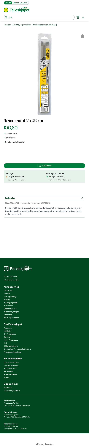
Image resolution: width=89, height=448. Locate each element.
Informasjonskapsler (11, 318)
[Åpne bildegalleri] (82, 36)
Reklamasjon (8, 306)
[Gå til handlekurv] (78, 17)
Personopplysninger (11, 312)
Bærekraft (7, 337)
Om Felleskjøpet (10, 334)
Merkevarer (8, 388)
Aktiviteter (7, 331)
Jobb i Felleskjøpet (11, 340)
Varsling (7, 377)
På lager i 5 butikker (56, 177)
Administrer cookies (11, 280)
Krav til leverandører (11, 365)
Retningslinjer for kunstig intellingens (17, 349)
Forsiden (7, 25)
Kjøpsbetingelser (10, 309)
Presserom (8, 328)
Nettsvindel (8, 315)
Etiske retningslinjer (11, 346)
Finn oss (7, 294)
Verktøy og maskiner (22, 25)
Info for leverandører (11, 362)
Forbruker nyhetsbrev (12, 391)
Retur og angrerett (10, 303)
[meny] (83, 17)
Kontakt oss (8, 291)
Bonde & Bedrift (20, 3)
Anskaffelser (8, 371)
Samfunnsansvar (10, 368)
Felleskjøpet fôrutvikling (12, 352)
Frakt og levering (10, 297)
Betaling (7, 300)
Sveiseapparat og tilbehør (44, 25)
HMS (5, 343)
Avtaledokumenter (10, 374)
